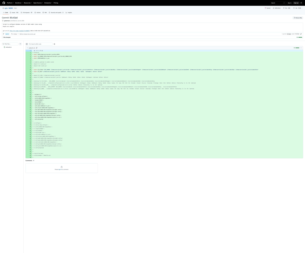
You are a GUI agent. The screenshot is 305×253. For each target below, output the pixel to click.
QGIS (11, 8)
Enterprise (47, 3)
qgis (6, 8)
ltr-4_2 (15, 34)
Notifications (277, 8)
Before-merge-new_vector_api (27, 34)
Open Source (37, 3)
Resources (27, 3)
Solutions (18, 3)
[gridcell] (164, 51)
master (7, 34)
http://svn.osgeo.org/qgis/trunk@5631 (20, 30)
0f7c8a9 (289, 34)
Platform (9, 3)
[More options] (301, 48)
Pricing (56, 3)
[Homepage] (4, 3)
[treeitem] (12, 47)
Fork (287, 8)
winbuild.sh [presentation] (9, 47)
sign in (60, 169)
